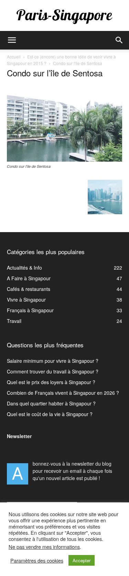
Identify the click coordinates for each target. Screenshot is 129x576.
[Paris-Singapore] (64, 16)
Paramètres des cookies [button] (36, 560)
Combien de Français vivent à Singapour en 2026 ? (63, 392)
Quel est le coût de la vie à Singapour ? (50, 414)
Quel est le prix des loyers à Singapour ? (51, 382)
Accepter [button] (81, 560)
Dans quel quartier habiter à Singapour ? (51, 403)
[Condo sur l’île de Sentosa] (64, 159)
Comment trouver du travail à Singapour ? (52, 371)
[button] (12, 40)
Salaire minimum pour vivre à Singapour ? (52, 360)
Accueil (14, 56)
